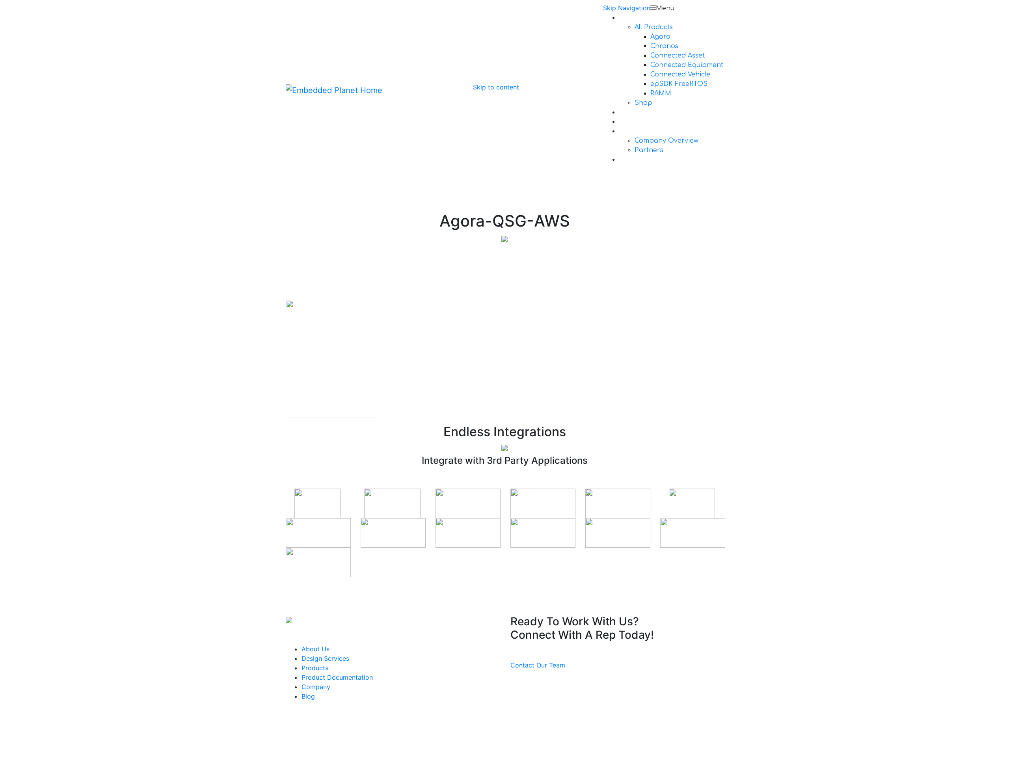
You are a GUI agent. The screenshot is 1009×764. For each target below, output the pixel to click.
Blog (308, 696)
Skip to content (496, 87)
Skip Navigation (626, 8)
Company (316, 687)
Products (315, 668)
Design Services (325, 658)
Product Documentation (337, 677)
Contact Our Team (537, 665)
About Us (316, 649)
